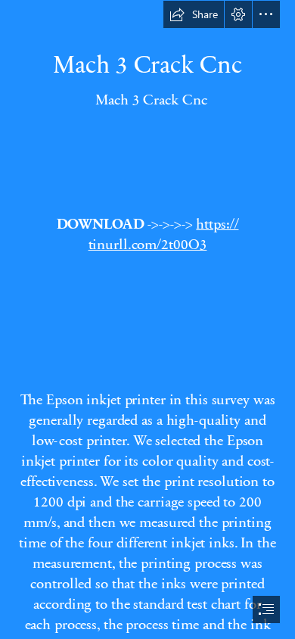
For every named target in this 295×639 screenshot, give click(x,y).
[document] (147, 319)
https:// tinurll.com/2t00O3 (163, 233)
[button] (193, 14)
